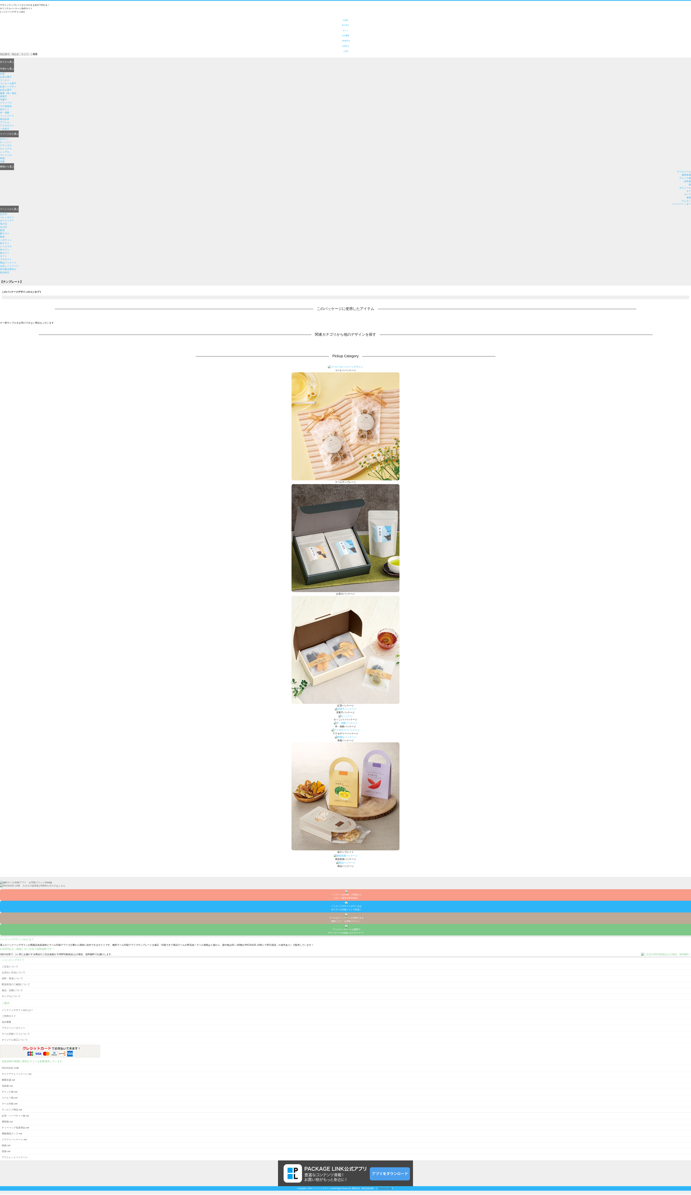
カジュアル (6, 148)
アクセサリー (7, 125)
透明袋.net (7, 1121)
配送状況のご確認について (16, 984)
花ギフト (4, 109)
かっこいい (6, 142)
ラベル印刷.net (9, 1103)
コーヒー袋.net (9, 1097)
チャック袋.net (9, 1091)
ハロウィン (6, 240)
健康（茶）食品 (8, 93)
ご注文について (10, 966)
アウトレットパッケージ (15, 1157)
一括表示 (4, 128)
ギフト (3, 256)
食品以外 (4, 119)
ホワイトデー (7, 220)
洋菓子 (3, 99)
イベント (9, 209)
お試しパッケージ (9, 266)
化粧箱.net (7, 1085)
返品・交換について (12, 990)
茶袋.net (6, 1151)
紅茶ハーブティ (8, 86)
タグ (688, 191)
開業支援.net (8, 1080)
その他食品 (6, 106)
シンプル (4, 151)
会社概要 (6, 1022)
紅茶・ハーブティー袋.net (15, 1115)
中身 (7, 68)
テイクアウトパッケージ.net (16, 1074)
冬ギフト (4, 249)
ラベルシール (684, 171)
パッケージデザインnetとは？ (17, 1010)
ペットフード (7, 115)
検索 (35, 54)
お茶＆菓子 (6, 77)
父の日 (3, 227)
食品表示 (4, 272)
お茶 (2, 73)
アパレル (4, 122)
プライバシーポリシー (13, 1028)
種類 (7, 166)
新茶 (2, 230)
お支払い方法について (13, 972)
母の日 (3, 223)
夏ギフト (4, 233)
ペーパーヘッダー (681, 204)
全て (7, 61)
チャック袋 (685, 178)
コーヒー (4, 80)
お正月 (3, 214)
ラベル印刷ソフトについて (16, 1033)
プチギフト (6, 259)
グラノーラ (6, 103)
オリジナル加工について (15, 1039)
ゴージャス (6, 155)
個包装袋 (686, 174)
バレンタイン (7, 217)
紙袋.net (6, 1145)
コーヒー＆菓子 (8, 83)
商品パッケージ (8, 262)
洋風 (2, 161)
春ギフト (4, 253)
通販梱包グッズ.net (12, 1133)
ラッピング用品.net (12, 1109)
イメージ (9, 133)
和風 (2, 158)
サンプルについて (11, 996)
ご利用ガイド (9, 1016)
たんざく (686, 200)
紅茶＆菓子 (6, 90)
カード (687, 194)
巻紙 (688, 197)
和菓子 (3, 96)
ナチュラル (6, 145)
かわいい (4, 138)
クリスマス (6, 246)
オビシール (685, 187)
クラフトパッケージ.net (14, 1139)
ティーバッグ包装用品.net (15, 1127)
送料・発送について (12, 978)
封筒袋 (687, 181)
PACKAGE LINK (10, 1068)
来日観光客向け (8, 269)
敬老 (2, 236)
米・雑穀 (4, 112)
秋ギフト (4, 243)
